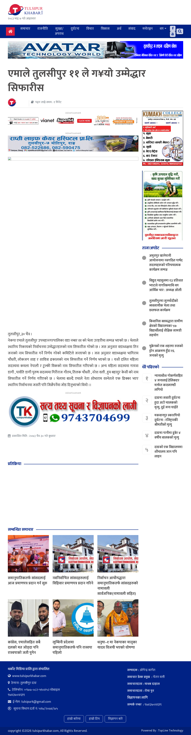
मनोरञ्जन (148, 29)
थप (162, 29)
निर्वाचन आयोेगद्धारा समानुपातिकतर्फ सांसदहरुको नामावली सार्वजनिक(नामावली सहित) (117, 586)
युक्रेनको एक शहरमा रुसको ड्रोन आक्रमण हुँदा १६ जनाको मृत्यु (166, 350)
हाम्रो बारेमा (74, 719)
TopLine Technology (170, 730)
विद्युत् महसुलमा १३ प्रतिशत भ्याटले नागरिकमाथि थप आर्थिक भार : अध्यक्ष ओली (166, 285)
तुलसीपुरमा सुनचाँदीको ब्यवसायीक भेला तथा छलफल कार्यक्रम (163, 305)
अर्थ (119, 29)
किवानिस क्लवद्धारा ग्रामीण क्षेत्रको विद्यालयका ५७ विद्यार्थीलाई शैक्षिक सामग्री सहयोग (166, 328)
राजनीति (42, 29)
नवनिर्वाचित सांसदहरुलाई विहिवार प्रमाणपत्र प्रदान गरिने (73, 580)
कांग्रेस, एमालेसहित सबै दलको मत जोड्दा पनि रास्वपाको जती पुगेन (24, 647)
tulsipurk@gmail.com (36, 702)
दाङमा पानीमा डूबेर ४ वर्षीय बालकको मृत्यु (167, 435)
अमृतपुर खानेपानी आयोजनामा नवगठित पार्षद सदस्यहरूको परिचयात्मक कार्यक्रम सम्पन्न (166, 263)
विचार (90, 29)
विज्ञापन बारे (115, 719)
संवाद (131, 29)
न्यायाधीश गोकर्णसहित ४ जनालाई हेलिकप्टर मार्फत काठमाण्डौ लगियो (168, 383)
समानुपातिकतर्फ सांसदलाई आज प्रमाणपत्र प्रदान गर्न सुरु (27, 580)
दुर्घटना (75, 29)
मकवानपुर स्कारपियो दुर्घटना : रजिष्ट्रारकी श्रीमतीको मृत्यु (167, 420)
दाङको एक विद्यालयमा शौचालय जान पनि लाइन (168, 451)
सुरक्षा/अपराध (59, 31)
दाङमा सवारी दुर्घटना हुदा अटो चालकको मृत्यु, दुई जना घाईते (167, 402)
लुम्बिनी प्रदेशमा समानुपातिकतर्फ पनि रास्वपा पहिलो (72, 647)
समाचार (25, 29)
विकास (105, 29)
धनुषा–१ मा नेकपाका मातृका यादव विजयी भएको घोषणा (117, 645)
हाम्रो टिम (94, 719)
